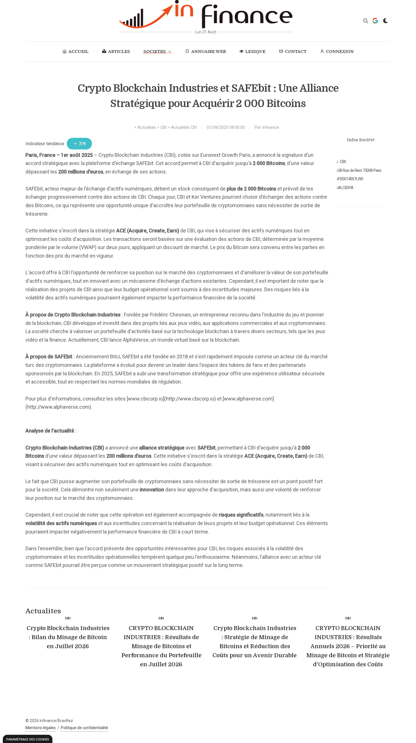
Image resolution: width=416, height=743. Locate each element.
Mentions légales (40, 727)
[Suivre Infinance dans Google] (375, 20)
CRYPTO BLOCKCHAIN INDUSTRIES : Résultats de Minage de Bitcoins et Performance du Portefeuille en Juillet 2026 (161, 646)
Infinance (270, 127)
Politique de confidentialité (84, 727)
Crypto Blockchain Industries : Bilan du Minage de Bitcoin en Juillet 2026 (68, 637)
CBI (163, 127)
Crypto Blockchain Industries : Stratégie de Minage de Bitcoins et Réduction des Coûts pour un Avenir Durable (255, 642)
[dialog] (27, 739)
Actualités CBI (184, 127)
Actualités (147, 127)
